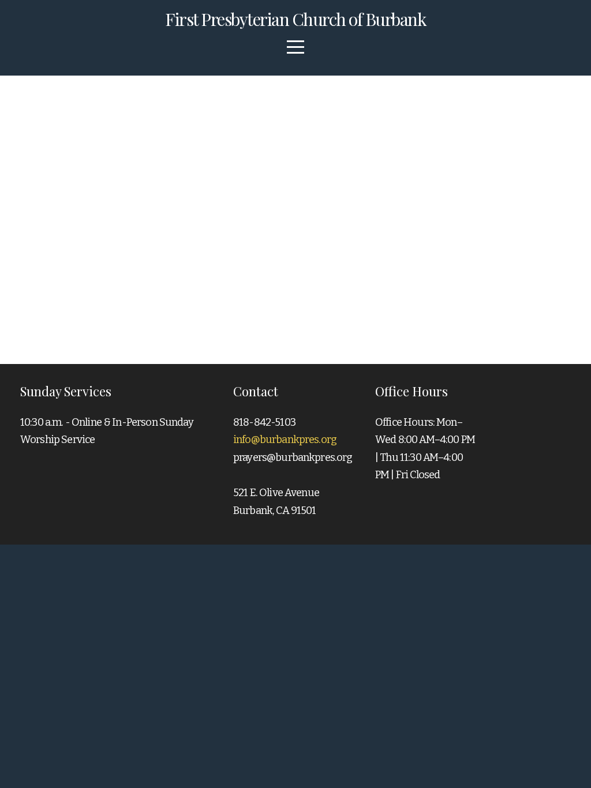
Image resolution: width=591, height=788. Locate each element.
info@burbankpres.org (284, 439)
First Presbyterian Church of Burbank (295, 19)
